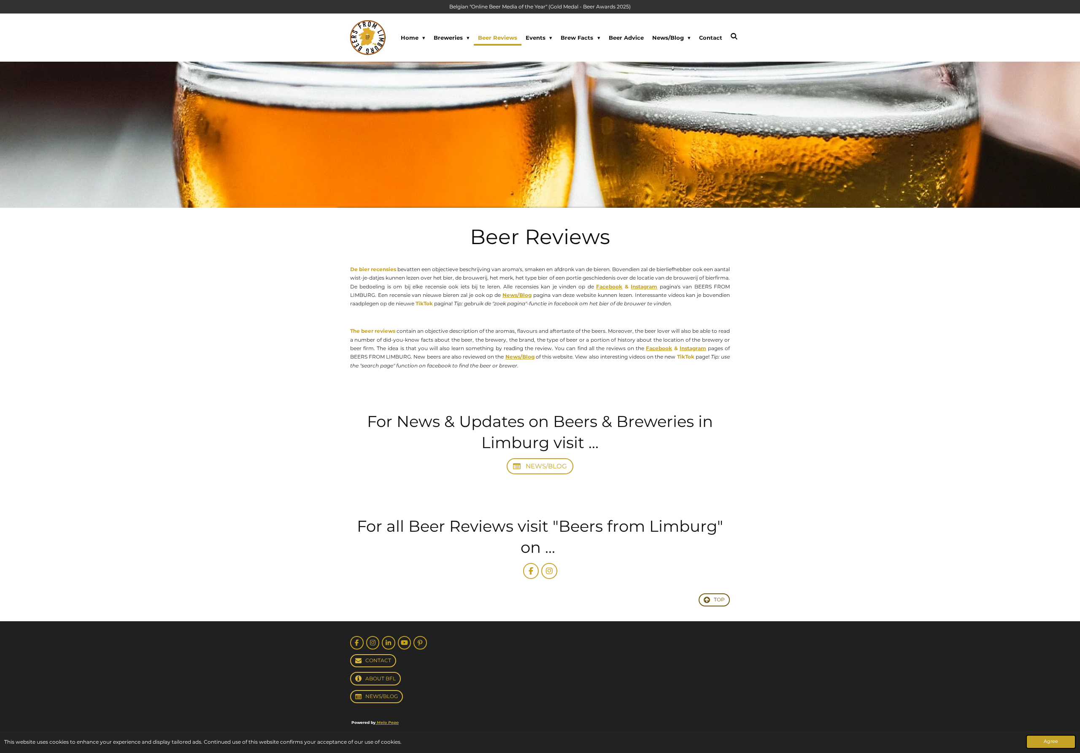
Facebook (609, 286)
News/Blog (517, 295)
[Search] (734, 36)
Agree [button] (1051, 741)
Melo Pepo (387, 722)
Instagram (644, 286)
